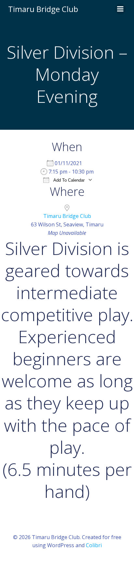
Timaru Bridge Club (67, 216)
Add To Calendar (68, 180)
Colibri (94, 545)
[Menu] (120, 9)
